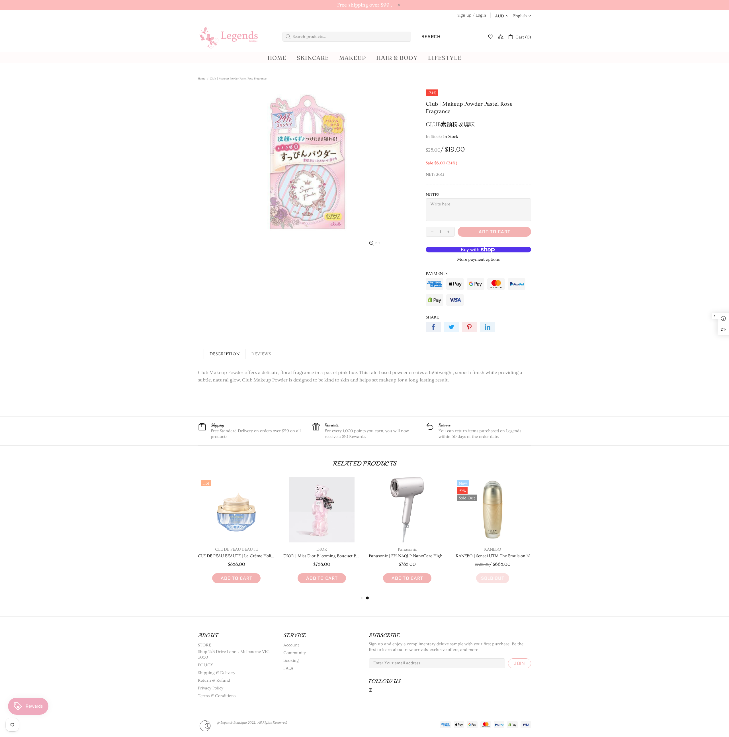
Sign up (464, 15)
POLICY (205, 665)
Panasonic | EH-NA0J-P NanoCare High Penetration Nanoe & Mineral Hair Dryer (407, 556)
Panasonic (407, 549)
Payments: (437, 273)
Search (431, 36)
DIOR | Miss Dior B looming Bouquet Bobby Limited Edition (321, 556)
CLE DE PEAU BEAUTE (236, 549)
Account (291, 645)
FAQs (288, 668)
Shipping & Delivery (216, 672)
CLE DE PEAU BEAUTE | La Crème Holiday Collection (236, 556)
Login (481, 15)
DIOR (321, 549)
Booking (291, 660)
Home (201, 78)
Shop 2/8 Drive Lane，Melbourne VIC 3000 (233, 654)
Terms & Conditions (217, 695)
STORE (204, 645)
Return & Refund (214, 680)
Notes (432, 194)
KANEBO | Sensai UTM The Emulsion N (493, 556)
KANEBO (492, 549)
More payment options (478, 259)
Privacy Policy (210, 688)
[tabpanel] (407, 536)
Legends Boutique (233, 37)
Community (294, 652)
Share (432, 317)
